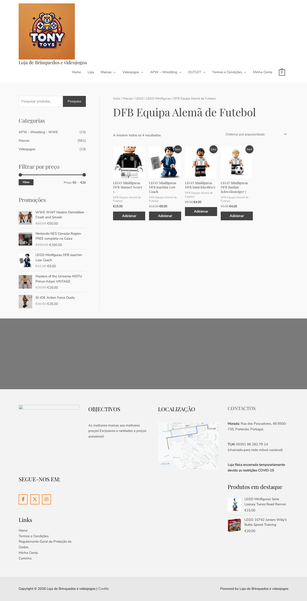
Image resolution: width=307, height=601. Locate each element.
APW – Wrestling (163, 72)
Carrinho (25, 558)
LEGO (140, 98)
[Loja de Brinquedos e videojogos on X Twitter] (34, 499)
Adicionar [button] (129, 216)
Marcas (106, 72)
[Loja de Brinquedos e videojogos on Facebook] (23, 499)
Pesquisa (74, 101)
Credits (103, 588)
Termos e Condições (227, 72)
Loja (91, 72)
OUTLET (194, 72)
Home (76, 72)
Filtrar (26, 182)
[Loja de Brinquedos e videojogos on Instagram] (46, 499)
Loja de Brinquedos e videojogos (53, 62)
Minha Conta (262, 72)
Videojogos (130, 72)
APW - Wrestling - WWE (38, 132)
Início (116, 98)
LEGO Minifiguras (158, 98)
